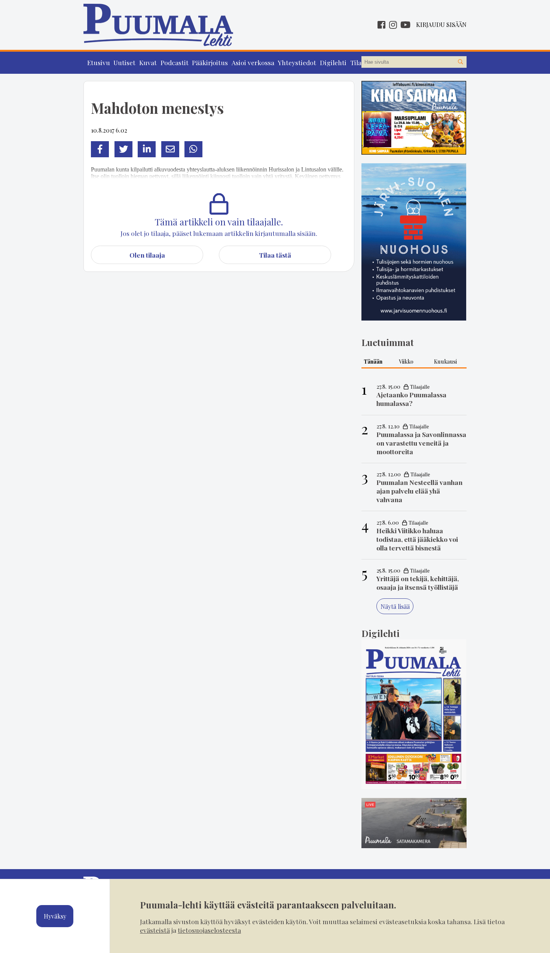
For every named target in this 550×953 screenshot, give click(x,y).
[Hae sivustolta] (460, 62)
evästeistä (155, 930)
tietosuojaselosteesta (209, 930)
